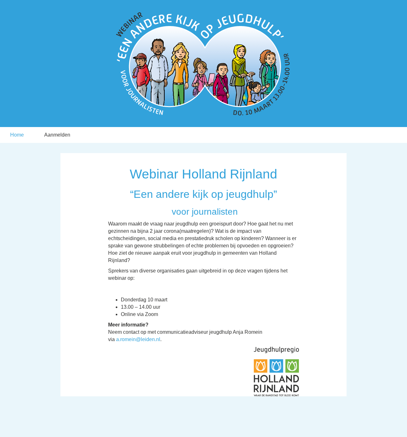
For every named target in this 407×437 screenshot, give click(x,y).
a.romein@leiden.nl (138, 339)
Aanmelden (57, 135)
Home (17, 135)
